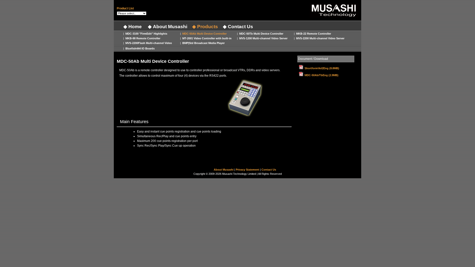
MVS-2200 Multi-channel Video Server (319, 38)
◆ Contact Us (238, 26)
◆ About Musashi (167, 26)
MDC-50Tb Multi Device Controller (260, 33)
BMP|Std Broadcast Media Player (203, 43)
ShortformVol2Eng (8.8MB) (322, 68)
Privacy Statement (248, 169)
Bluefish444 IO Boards (140, 48)
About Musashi (224, 169)
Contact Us (268, 169)
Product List (125, 8)
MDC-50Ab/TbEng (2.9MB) (321, 75)
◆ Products (205, 26)
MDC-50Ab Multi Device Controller (204, 33)
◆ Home (132, 26)
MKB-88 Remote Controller (142, 38)
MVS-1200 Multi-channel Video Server (262, 38)
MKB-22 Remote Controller (313, 33)
